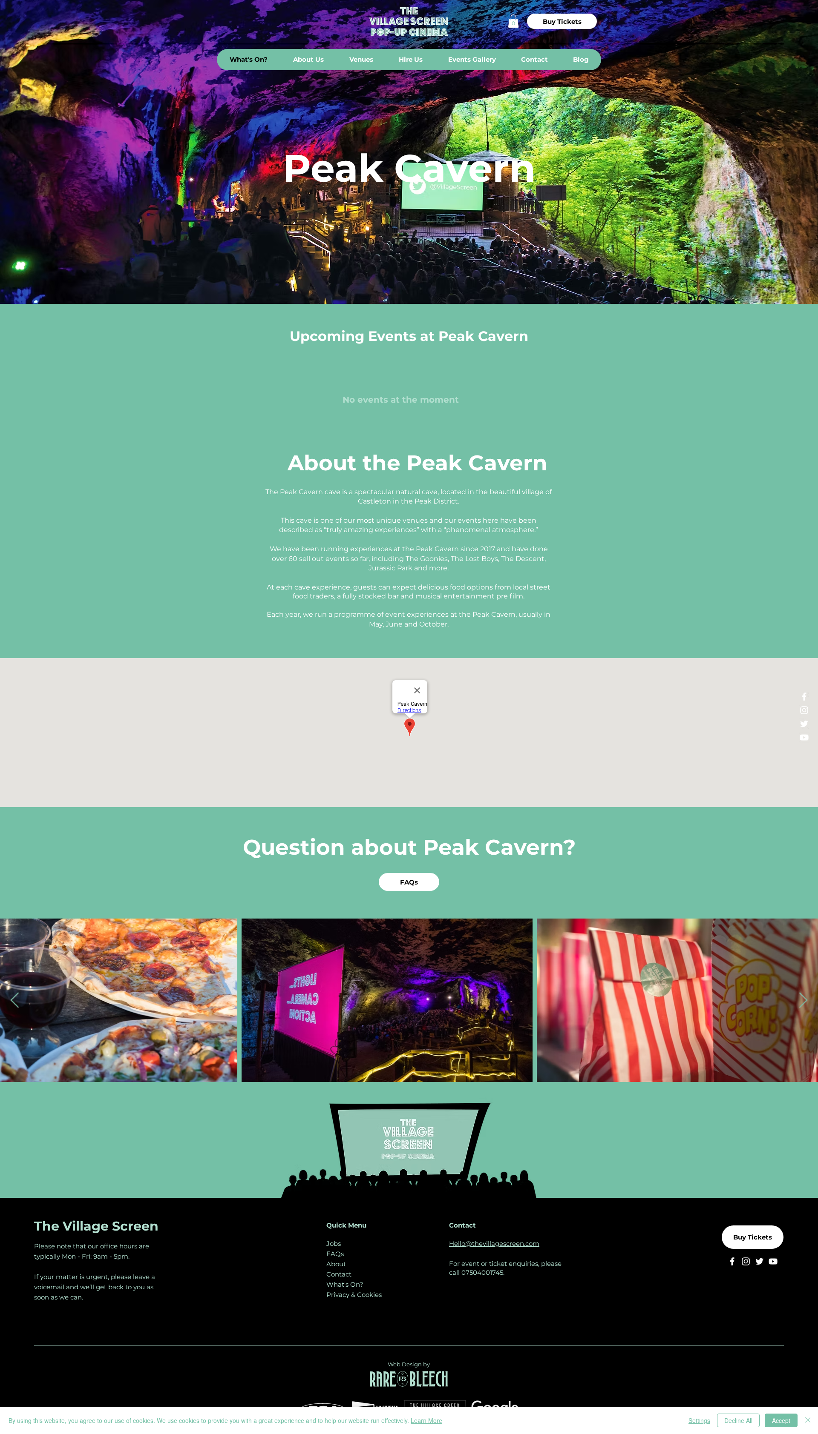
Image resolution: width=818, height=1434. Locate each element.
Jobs (333, 1243)
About (336, 1264)
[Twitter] (804, 723)
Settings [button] (699, 1420)
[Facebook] (804, 696)
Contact (338, 1274)
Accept (781, 1420)
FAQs (335, 1254)
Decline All (738, 1420)
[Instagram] (804, 710)
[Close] (808, 1420)
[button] (513, 21)
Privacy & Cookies (354, 1295)
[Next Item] (803, 1000)
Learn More (426, 1420)
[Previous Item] (15, 1000)
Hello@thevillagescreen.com (494, 1243)
